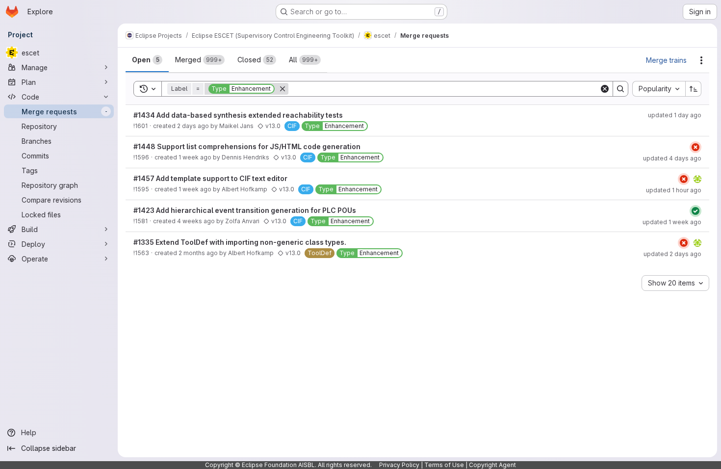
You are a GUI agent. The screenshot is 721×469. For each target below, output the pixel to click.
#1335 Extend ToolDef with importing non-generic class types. (239, 242)
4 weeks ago (196, 221)
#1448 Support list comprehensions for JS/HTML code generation (246, 146)
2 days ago (193, 126)
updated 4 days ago (672, 158)
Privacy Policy (399, 465)
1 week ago (195, 157)
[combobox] (658, 89)
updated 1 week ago (672, 222)
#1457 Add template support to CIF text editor (210, 178)
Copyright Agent (492, 465)
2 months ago (198, 253)
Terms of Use (444, 465)
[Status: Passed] (695, 211)
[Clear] (605, 89)
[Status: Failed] (695, 147)
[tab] (147, 60)
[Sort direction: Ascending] (693, 89)
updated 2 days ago (672, 254)
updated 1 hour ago (673, 190)
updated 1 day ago (674, 115)
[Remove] (282, 89)
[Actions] (701, 60)
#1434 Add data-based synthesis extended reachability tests (238, 115)
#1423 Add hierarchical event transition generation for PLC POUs (244, 210)
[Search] (620, 89)
